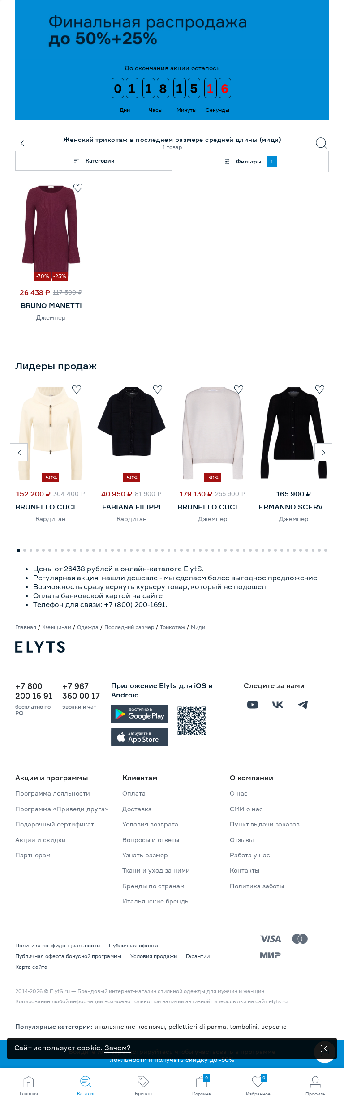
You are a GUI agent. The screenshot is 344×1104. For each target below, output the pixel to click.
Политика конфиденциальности (57, 945)
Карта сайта (31, 966)
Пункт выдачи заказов (265, 824)
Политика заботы (257, 886)
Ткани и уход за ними (156, 870)
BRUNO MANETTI (51, 305)
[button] (19, 452)
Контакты (244, 870)
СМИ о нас (246, 809)
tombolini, (245, 1026)
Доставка (137, 809)
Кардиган (50, 518)
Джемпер (51, 317)
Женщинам (56, 627)
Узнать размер (145, 855)
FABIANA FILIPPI (131, 506)
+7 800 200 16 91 (33, 691)
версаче (274, 1026)
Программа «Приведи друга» (61, 809)
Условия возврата (150, 824)
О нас (239, 793)
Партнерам (33, 855)
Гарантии (198, 956)
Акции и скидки (40, 839)
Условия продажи (153, 956)
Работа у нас (250, 855)
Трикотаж (172, 627)
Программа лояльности (52, 793)
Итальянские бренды (155, 901)
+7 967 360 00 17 (81, 691)
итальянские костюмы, (131, 1026)
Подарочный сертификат (54, 824)
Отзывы (242, 839)
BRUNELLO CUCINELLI (50, 506)
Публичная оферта (133, 945)
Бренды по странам (153, 886)
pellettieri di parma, (199, 1026)
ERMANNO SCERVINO (293, 506)
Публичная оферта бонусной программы (68, 956)
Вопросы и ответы (150, 839)
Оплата (134, 793)
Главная (25, 627)
